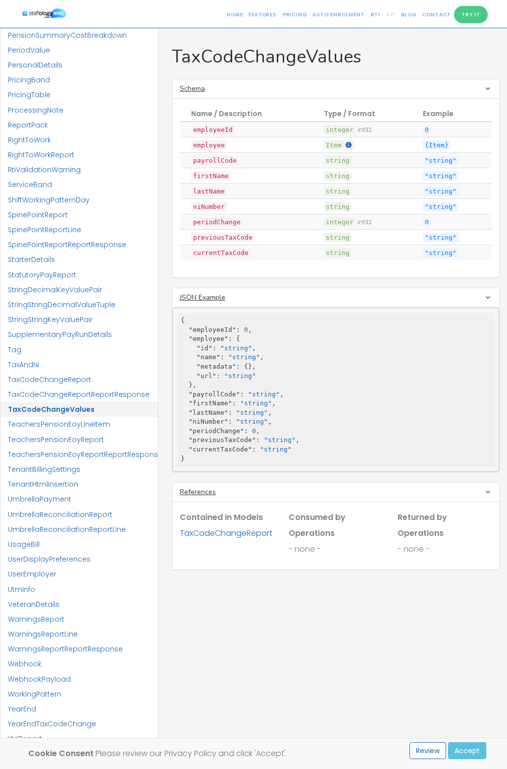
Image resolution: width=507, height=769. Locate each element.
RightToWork (29, 140)
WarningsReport (36, 619)
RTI (375, 14)
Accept (467, 751)
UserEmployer (32, 574)
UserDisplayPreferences (49, 559)
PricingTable (29, 95)
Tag (14, 350)
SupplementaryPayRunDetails (60, 334)
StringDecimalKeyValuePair (55, 290)
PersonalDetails (35, 65)
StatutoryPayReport (42, 275)
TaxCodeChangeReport (49, 379)
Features (262, 14)
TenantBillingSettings (44, 469)
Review (428, 751)
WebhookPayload (39, 679)
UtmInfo (21, 589)
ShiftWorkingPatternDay (49, 200)
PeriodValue (29, 50)
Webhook (25, 664)
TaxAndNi (23, 365)
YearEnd (22, 709)
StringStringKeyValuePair (50, 319)
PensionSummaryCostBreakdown (67, 35)
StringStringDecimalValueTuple (61, 305)
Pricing (295, 14)
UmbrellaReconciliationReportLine (67, 529)
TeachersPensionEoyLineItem (59, 424)
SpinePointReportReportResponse (67, 245)
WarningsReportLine (43, 634)
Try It (470, 14)
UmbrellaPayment (39, 499)
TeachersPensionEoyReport (56, 440)
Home (235, 14)
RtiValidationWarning (44, 170)
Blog (408, 14)
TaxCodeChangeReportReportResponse (79, 394)
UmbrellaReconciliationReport (60, 514)
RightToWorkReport (41, 155)
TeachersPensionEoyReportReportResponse (83, 454)
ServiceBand (30, 185)
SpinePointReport (38, 215)
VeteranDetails (33, 604)
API (390, 14)
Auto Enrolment (338, 14)
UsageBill (24, 544)
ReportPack (28, 125)
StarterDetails (31, 259)
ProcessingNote (35, 110)
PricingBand (29, 80)
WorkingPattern (34, 694)
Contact (437, 14)
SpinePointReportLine (44, 230)
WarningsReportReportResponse (65, 649)
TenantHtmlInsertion (43, 484)
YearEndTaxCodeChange (52, 724)
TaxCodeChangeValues (51, 409)
